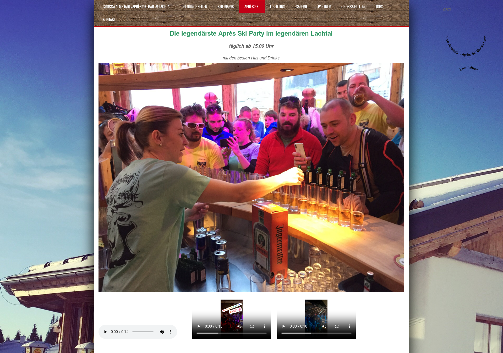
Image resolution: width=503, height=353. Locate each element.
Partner (324, 7)
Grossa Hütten (353, 7)
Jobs (379, 7)
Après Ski (252, 7)
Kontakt (109, 20)
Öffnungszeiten (194, 7)
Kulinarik (226, 7)
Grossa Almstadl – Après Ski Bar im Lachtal (137, 7)
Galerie (302, 7)
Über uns (277, 7)
